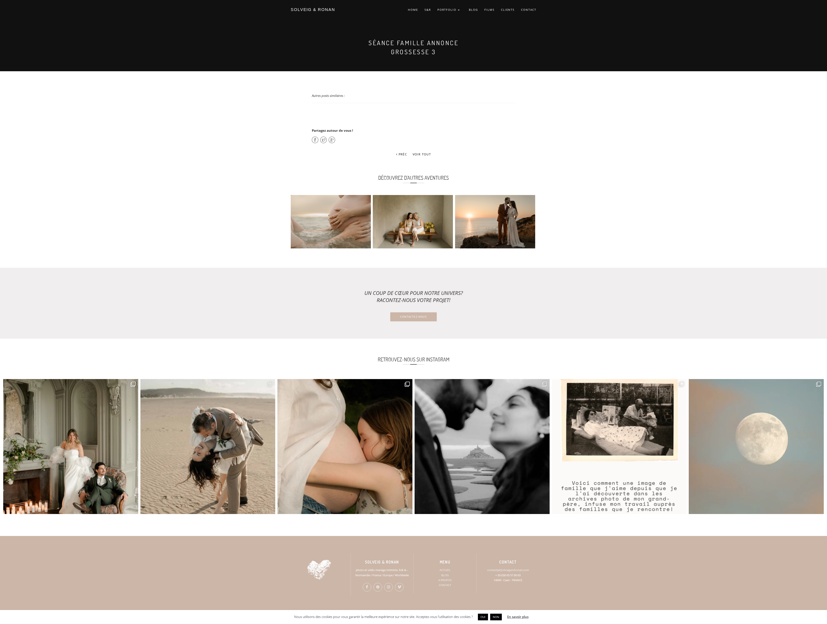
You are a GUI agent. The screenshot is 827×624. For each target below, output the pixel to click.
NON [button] (496, 617)
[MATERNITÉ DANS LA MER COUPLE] (331, 221)
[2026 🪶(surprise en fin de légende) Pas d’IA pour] (756, 446)
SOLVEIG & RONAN (313, 9)
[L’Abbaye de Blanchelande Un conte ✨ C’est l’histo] (70, 446)
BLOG (473, 10)
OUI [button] (482, 617)
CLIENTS (508, 10)
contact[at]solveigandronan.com (508, 570)
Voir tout (422, 154)
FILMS (489, 10)
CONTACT (528, 10)
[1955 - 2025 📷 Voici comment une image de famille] (619, 446)
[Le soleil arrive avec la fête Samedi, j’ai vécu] (207, 446)
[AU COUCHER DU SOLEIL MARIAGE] (495, 221)
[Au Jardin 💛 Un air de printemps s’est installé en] (344, 446)
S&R (427, 10)
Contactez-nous (413, 317)
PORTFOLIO (447, 10)
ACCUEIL (445, 570)
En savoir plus (518, 617)
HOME (413, 10)
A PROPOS (445, 580)
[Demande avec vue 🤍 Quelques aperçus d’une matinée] (482, 446)
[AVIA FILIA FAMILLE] (413, 221)
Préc (402, 154)
